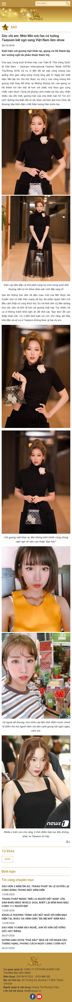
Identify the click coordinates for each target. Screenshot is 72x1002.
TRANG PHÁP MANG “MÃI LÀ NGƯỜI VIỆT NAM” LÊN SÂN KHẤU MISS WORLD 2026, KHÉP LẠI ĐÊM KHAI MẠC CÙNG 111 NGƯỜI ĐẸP (35, 902)
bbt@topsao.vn (32, 990)
